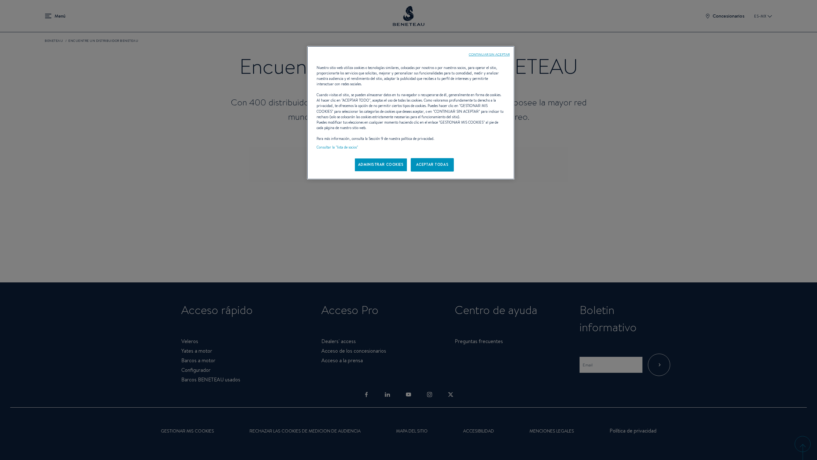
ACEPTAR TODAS (432, 164)
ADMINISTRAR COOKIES (381, 164)
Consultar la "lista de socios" (337, 147)
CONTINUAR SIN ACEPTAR (489, 54)
